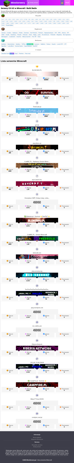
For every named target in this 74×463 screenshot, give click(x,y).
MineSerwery (18, 2)
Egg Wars (4, 46)
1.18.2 (41, 23)
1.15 (54, 21)
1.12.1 (11, 21)
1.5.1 (9, 19)
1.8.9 (36, 19)
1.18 (33, 23)
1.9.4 (47, 19)
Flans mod (27, 53)
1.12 (7, 21)
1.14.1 (36, 21)
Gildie (3, 34)
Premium (40, 32)
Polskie (21, 32)
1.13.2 (28, 21)
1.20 (68, 23)
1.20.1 (3, 25)
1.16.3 (12, 23)
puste (39, 34)
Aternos (64, 32)
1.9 (40, 19)
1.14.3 (45, 21)
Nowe (30, 34)
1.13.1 (23, 21)
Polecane (25, 34)
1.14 (32, 21)
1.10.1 (55, 19)
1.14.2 (40, 21)
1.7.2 (21, 19)
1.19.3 (59, 23)
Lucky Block (11, 46)
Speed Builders (28, 46)
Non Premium (33, 32)
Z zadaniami (12, 36)
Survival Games (19, 46)
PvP (56, 32)
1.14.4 (49, 21)
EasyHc (54, 44)
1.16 (71, 21)
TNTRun (24, 44)
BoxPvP (35, 46)
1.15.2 (62, 21)
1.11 (64, 19)
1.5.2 (13, 19)
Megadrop (59, 34)
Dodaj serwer (33, 2)
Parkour (48, 44)
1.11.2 (3, 21)
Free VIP (34, 36)
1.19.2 (54, 23)
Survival (4, 32)
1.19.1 (50, 23)
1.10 (51, 19)
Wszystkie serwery (37, 445)
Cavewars (36, 44)
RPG (59, 32)
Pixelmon (21, 53)
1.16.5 (21, 23)
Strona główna (37, 437)
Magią (34, 34)
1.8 (29, 19)
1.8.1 (32, 19)
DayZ (16, 53)
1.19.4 (63, 23)
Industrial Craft (5, 53)
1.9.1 (43, 19)
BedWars (4, 44)
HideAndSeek (10, 44)
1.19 (46, 23)
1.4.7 (3, 19)
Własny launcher (26, 36)
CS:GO (12, 53)
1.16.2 (7, 23)
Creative (9, 32)
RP (68, 32)
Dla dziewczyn (45, 34)
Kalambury (13, 34)
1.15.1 (58, 21)
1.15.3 (67, 21)
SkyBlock (43, 44)
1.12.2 (15, 21)
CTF (65, 44)
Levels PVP (60, 44)
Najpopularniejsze (48, 32)
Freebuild (53, 34)
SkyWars (18, 44)
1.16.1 (3, 23)
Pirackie (19, 34)
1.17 (25, 23)
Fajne (39, 36)
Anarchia (19, 36)
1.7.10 (25, 19)
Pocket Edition (9, 25)
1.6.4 (17, 19)
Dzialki (7, 34)
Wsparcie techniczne (37, 439)
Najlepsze (15, 32)
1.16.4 (16, 23)
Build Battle (30, 44)
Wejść (67, 2)
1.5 (6, 19)
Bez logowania (66, 34)
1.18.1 (37, 23)
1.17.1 (29, 23)
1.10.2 (59, 19)
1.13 (20, 21)
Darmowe (26, 32)
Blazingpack (5, 36)
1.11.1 (67, 19)
